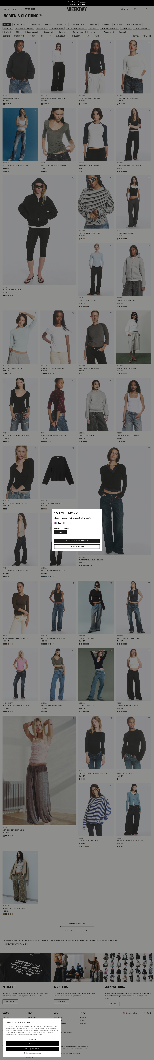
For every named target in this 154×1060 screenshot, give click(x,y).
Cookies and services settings (32, 1053)
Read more (32, 1039)
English (60, 532)
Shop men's (81, 4)
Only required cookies (32, 1049)
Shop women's (73, 4)
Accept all (32, 1043)
